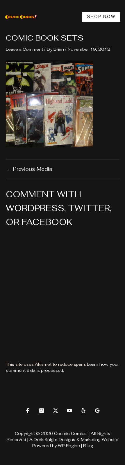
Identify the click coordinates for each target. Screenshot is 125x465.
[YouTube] (69, 410)
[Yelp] (83, 410)
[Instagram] (41, 410)
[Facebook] (27, 410)
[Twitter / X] (55, 410)
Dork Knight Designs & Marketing (67, 439)
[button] (101, 17)
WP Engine (69, 445)
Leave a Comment (24, 49)
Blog (88, 445)
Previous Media (29, 169)
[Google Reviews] (97, 410)
